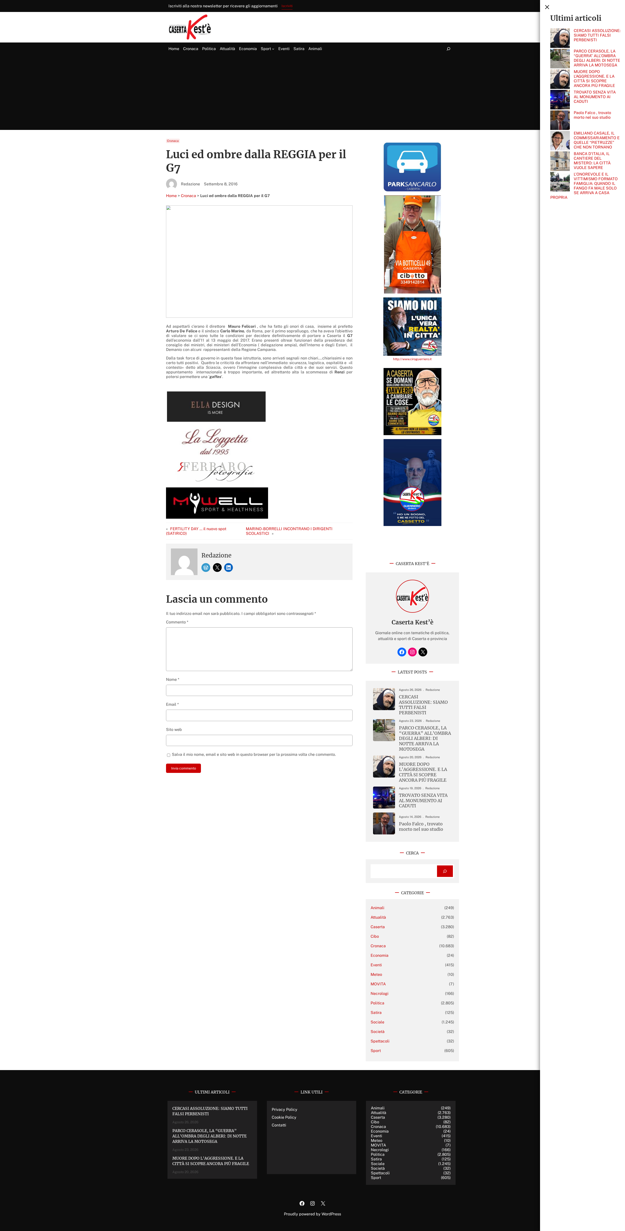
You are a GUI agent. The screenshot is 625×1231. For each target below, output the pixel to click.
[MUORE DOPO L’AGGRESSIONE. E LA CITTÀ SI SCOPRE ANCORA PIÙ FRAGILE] (560, 79)
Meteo (376, 974)
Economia (379, 955)
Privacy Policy (284, 1109)
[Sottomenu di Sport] (273, 49)
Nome (172, 679)
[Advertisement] (312, 93)
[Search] (445, 871)
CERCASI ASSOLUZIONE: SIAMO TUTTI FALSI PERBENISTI (597, 35)
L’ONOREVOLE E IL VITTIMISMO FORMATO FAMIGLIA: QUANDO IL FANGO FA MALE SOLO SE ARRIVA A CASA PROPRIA (584, 186)
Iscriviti (286, 6)
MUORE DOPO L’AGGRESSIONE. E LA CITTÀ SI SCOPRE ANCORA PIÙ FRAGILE (594, 78)
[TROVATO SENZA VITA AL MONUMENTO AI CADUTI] (560, 100)
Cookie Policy (284, 1117)
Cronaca (173, 141)
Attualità (378, 917)
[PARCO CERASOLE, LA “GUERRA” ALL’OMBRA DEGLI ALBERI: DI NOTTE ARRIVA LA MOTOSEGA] (560, 59)
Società (378, 1031)
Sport (376, 1050)
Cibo (375, 936)
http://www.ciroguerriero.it (412, 359)
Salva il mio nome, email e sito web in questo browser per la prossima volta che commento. (254, 754)
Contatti (279, 1125)
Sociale (377, 1022)
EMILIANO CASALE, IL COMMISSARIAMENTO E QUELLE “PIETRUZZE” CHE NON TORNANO (597, 140)
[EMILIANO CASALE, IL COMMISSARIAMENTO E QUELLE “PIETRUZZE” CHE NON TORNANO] (560, 141)
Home (171, 195)
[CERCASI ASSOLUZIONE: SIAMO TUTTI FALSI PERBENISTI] (560, 38)
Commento (177, 622)
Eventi (376, 965)
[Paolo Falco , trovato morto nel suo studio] (560, 120)
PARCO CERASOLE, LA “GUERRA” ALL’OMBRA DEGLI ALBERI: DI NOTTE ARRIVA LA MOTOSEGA (597, 58)
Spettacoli (380, 1041)
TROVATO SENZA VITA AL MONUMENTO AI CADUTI (595, 97)
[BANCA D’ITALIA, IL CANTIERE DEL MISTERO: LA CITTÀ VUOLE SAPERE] (560, 161)
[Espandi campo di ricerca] (449, 48)
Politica (377, 1003)
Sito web (174, 729)
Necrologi (379, 993)
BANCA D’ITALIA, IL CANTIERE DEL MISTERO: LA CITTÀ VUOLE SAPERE (592, 160)
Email (172, 704)
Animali (377, 907)
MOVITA (378, 984)
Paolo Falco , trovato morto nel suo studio (592, 115)
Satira (376, 1012)
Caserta (378, 927)
